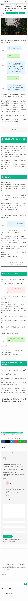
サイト (4, 529)
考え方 (12, 434)
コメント (5, 503)
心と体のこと (21, 13)
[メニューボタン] (1, 1)
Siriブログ (7, 1)
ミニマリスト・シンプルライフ (12, 13)
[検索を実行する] (25, 584)
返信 (5, 478)
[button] (3, 441)
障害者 (17, 434)
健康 (4, 434)
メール (5, 525)
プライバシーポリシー (8, 593)
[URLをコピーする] (25, 441)
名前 (4, 520)
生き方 (8, 434)
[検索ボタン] (26, 1)
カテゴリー (5, 579)
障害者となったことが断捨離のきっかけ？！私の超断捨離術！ (17, 263)
